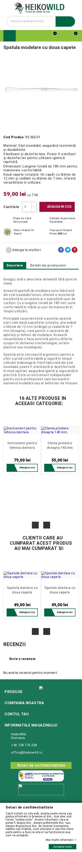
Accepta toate (62, 846)
